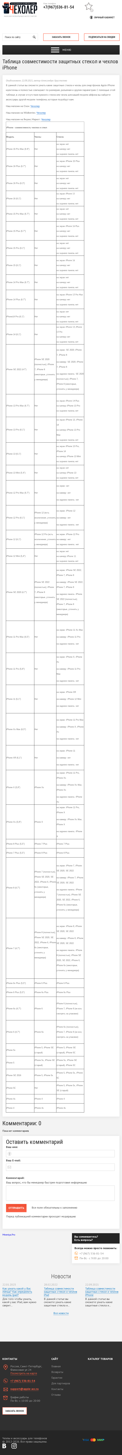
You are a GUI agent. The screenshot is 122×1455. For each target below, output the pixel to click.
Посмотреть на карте (23, 1373)
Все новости (61, 1313)
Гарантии (56, 1377)
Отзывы (56, 1394)
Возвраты (57, 1372)
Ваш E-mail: (13, 1160)
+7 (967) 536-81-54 (22, 1381)
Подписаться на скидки (101, 37)
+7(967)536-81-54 (58, 7)
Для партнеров (60, 1383)
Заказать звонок (61, 37)
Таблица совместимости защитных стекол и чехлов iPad (60, 1292)
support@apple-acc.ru (24, 1389)
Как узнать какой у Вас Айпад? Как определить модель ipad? (17, 1292)
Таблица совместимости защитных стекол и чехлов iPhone (101, 1292)
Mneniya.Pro (8, 1234)
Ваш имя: (12, 1147)
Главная (56, 1366)
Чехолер (35, 106)
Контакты (57, 1389)
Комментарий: (15, 1178)
